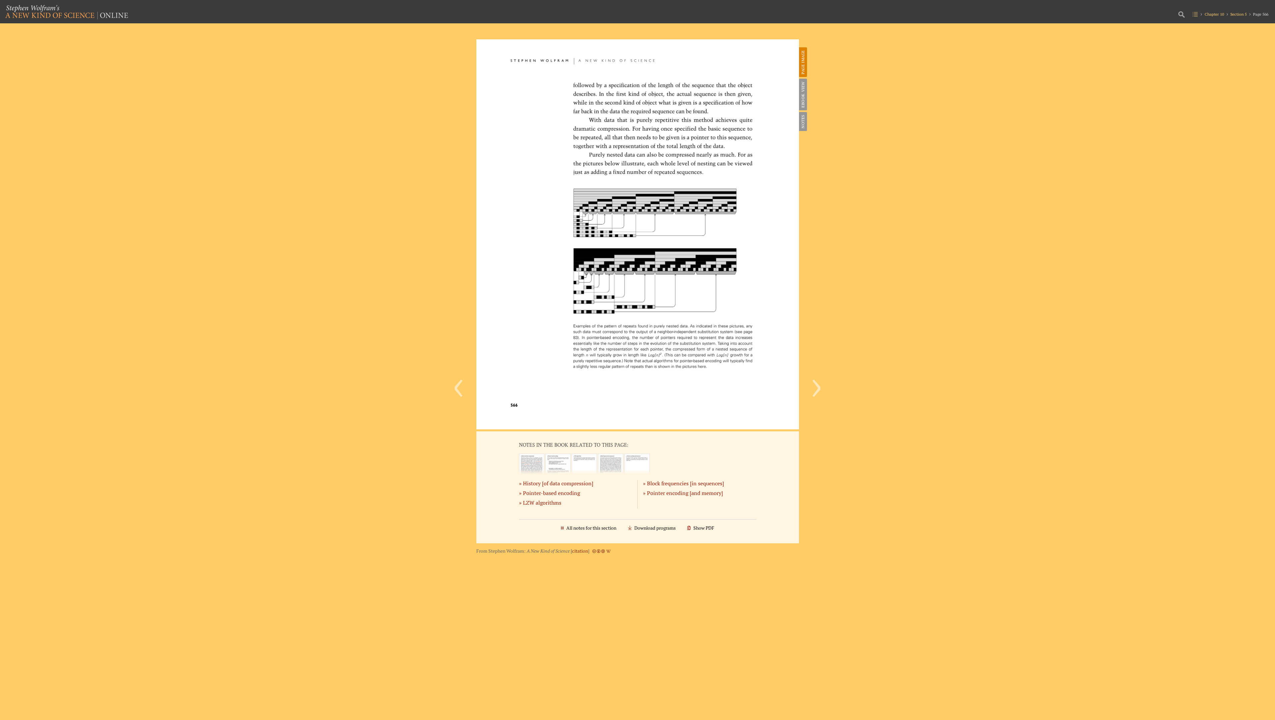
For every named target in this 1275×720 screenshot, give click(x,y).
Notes (802, 121)
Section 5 (1238, 14)
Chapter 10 (1214, 14)
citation (580, 551)
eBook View (802, 94)
